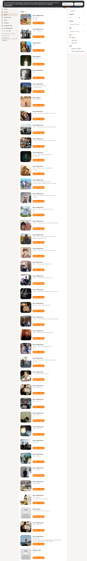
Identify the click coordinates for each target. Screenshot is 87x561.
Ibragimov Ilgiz (37, 550)
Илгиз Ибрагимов (38, 262)
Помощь (13, 33)
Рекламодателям (6, 33)
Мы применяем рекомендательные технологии (9, 39)
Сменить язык (5, 31)
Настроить (79, 4)
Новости (4, 35)
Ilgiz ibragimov (37, 43)
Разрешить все (68, 4)
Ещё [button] (8, 35)
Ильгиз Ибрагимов (38, 15)
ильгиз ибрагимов (38, 70)
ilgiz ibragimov (37, 56)
